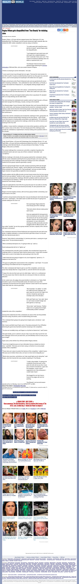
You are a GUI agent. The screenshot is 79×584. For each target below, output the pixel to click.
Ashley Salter (16, 569)
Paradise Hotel (5, 26)
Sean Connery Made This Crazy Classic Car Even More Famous (40, 519)
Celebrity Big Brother (69, 24)
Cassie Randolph (58, 564)
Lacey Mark (7, 570)
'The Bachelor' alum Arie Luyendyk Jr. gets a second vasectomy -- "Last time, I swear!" (59, 106)
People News (38, 1)
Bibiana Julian (49, 566)
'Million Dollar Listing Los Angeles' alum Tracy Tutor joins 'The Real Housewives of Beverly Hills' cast (60, 110)
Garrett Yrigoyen (56, 565)
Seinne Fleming (24, 566)
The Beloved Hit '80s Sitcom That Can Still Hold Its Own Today (9, 538)
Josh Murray (29, 568)
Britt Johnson (43, 566)
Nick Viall (36, 562)
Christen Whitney (37, 570)
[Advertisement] (39, 547)
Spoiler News (44, 1)
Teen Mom (45, 26)
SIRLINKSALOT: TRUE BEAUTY (28, 395)
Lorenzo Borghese (9, 564)
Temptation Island (51, 26)
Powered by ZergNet (43, 445)
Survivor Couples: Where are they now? (56, 578)
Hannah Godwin (72, 564)
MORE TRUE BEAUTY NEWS (10, 397)
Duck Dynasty (73, 558)
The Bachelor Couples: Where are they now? (52, 577)
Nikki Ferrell (42, 568)
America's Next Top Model (35, 24)
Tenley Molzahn (69, 568)
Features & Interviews (38, 2)
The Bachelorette (57, 24)
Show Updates (32, 1)
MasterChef (74, 25)
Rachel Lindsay (31, 562)
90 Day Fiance (5, 24)
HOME (3, 28)
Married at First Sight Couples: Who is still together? (38, 578)
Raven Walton (18, 571)
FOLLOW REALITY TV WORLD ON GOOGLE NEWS (25, 392)
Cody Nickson (31, 571)
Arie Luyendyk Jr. (24, 562)
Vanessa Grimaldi (42, 567)
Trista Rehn (52, 564)
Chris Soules (58, 562)
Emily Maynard (17, 563)
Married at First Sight (68, 25)
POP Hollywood (65, 1)
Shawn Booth (18, 568)
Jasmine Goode (65, 569)
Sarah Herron (67, 570)
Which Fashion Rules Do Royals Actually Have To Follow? (8, 442)
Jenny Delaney (18, 566)
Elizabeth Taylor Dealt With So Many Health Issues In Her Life (69, 234)
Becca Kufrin (17, 562)
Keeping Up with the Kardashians (40, 25)
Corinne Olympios (34, 569)
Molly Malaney (63, 568)
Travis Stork (16, 564)
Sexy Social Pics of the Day (48, 2)
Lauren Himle (22, 569)
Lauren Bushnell (56, 567)
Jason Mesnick (58, 563)
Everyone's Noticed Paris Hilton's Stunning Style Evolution (31, 442)
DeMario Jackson (41, 569)
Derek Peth (53, 569)
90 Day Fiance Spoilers (12, 574)
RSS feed (43, 408)
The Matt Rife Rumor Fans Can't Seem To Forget (7, 426)
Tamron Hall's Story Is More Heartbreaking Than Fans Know (30, 426)
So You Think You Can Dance (33, 26)
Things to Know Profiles (59, 2)
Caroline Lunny (55, 566)
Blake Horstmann (37, 565)
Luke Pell (62, 570)
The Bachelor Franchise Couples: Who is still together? (33, 577)
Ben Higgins (46, 562)
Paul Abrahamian (25, 571)
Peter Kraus (24, 568)
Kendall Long (74, 565)
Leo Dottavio (30, 565)
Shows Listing (74, 2)
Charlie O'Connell (22, 564)
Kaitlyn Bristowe (53, 562)
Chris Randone (44, 565)
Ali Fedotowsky (41, 563)
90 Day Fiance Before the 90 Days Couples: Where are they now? (38, 576)
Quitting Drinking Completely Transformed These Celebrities (56, 216)
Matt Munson (71, 569)
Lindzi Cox (4, 569)
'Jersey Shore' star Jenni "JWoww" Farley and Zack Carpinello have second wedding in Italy (59, 122)
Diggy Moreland (51, 570)
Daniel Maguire (18, 570)
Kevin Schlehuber (12, 571)
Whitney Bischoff (35, 568)
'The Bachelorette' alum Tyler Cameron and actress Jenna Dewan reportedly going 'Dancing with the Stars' (59, 126)
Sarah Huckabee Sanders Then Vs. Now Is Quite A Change (9, 519)
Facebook (33, 408)
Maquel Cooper (12, 566)
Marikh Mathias (69, 566)
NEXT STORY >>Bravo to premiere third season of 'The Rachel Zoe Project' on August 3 (36, 404)
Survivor (41, 26)
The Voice (60, 26)
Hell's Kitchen (31, 25)
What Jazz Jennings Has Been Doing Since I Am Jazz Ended (56, 233)
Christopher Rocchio (19, 385)
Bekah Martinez (62, 566)
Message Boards (67, 2)
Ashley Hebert (28, 563)
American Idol (18, 24)
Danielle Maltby (68, 567)
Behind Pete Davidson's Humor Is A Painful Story (19, 441)
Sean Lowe (12, 563)
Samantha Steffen (10, 569)
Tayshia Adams (65, 564)
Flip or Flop (26, 25)
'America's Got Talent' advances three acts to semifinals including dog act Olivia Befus (60, 130)
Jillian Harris (52, 563)
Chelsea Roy (21, 567)
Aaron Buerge (47, 564)
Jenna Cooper (5, 566)
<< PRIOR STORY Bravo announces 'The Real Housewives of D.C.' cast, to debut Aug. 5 (14, 404)
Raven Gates (58, 569)
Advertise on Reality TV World (32, 557)
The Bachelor (50, 24)
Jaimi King (24, 570)
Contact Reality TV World (46, 557)
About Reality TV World (19, 557)
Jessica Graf (37, 571)
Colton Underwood (11, 562)
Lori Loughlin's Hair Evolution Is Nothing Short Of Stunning (56, 198)
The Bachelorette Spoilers (31, 574)
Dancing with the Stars (14, 25)
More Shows (74, 26)
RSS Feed (62, 557)
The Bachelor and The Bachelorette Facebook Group (47, 574)
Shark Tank (25, 26)
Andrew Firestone (40, 564)
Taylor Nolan (48, 569)
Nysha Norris (8, 567)
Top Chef (56, 26)
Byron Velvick (28, 564)
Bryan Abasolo (35, 567)
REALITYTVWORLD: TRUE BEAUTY (11, 395)
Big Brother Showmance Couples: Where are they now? (17, 578)
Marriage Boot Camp (59, 25)
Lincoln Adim (25, 565)
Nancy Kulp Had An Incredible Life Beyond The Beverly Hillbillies (69, 198)
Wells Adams (62, 567)
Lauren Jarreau (38, 566)
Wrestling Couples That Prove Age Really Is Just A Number (42, 426)
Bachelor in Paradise (44, 24)
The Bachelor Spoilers (22, 574)
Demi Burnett (19, 565)
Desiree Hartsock (5, 563)
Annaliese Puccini (14, 567)
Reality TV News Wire (73, 1)
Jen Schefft (34, 564)
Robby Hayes (57, 570)
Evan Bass (8, 568)
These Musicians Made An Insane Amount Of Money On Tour (40, 538)
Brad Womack (34, 563)
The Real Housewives (19, 26)
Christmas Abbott (44, 571)
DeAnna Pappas (65, 563)
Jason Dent (66, 571)
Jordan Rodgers (49, 567)
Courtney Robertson (56, 568)
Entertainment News (51, 1)
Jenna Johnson (5, 571)
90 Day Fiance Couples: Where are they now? (16, 576)
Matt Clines (71, 571)
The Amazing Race (11, 24)
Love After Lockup (51, 25)
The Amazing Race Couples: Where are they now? (61, 576)
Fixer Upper (21, 25)
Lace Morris (28, 569)
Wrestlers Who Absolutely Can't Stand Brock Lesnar (42, 442)
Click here (41, 136)
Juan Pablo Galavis (71, 562)
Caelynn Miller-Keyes (6, 565)
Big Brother (63, 24)
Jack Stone (13, 570)
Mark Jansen (60, 571)
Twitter (23, 408)
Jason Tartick (50, 565)
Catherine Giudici (48, 568)
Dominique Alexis (30, 570)
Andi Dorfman (64, 562)
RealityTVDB (58, 1)
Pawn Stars (37, 559)
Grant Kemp (73, 570)
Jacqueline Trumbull (28, 567)
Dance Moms (6, 25)
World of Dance (65, 26)
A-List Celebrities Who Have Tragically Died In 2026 (19, 426)
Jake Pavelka (46, 563)
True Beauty (7, 28)
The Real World (58, 559)
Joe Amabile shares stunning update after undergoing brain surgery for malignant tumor (59, 102)
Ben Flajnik (23, 563)
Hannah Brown (14, 565)
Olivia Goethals (31, 566)
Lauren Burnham (68, 565)
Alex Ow (49, 571)
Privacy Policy (55, 557)
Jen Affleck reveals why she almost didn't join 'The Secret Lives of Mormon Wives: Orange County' (59, 118)
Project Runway (11, 26)
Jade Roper (13, 568)
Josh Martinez (54, 571)
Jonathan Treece (44, 570)
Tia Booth (62, 565)
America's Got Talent (25, 24)
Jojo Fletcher (41, 562)
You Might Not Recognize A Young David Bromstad (69, 215)
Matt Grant (71, 563)
